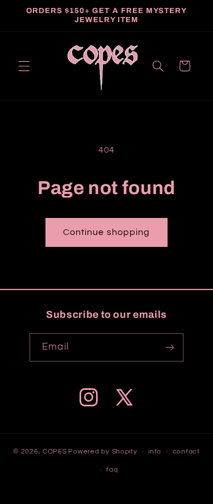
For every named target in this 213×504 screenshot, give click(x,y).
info (154, 451)
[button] (24, 66)
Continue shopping (106, 232)
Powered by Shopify (102, 451)
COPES (55, 451)
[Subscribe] (169, 347)
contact (186, 451)
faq (112, 470)
